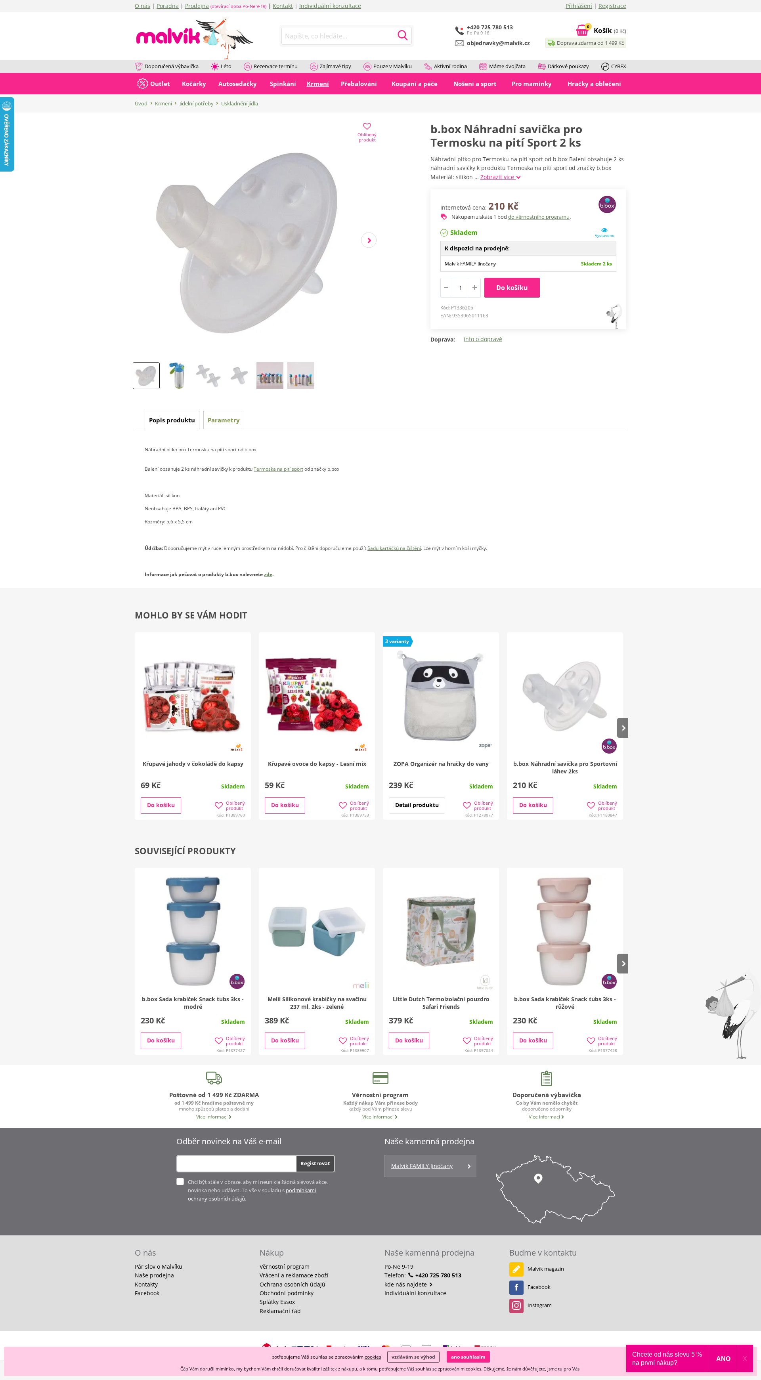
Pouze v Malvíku (392, 66)
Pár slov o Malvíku (158, 1266)
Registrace (612, 6)
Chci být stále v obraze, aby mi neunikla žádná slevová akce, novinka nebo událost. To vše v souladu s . (258, 1190)
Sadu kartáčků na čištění (394, 548)
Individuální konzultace (330, 6)
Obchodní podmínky (287, 1293)
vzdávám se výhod (413, 1356)
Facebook (147, 1293)
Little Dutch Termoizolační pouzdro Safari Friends (441, 1002)
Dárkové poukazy (568, 66)
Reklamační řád (280, 1311)
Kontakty (146, 1284)
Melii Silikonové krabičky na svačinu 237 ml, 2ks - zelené (317, 1002)
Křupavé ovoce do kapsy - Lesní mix (317, 763)
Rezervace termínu (276, 66)
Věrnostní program (285, 1266)
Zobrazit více (498, 177)
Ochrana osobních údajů (292, 1284)
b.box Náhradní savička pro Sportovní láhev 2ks (565, 767)
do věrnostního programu (539, 216)
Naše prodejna (154, 1275)
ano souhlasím (468, 1356)
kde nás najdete (406, 1284)
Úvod (141, 103)
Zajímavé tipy (335, 66)
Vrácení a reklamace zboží (294, 1275)
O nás (142, 6)
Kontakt (283, 6)
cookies (373, 1356)
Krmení (163, 103)
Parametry (224, 420)
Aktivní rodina (450, 66)
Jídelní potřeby (197, 103)
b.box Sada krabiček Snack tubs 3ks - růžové (565, 1002)
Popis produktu (172, 420)
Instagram (540, 1305)
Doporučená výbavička (172, 66)
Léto (226, 66)
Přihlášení (579, 6)
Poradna (168, 6)
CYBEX (618, 66)
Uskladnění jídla (239, 103)
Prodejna (197, 6)
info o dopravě (483, 339)
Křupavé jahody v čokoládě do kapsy (193, 763)
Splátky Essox (277, 1302)
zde (268, 574)
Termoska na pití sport (278, 469)
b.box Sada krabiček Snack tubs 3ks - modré (193, 1002)
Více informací (212, 1117)
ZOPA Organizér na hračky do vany (441, 763)
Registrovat (315, 1163)
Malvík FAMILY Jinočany (470, 263)
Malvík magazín (546, 1268)
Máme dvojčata (507, 66)
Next (369, 240)
